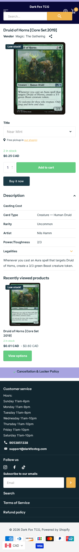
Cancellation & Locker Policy (38, 371)
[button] (13, 163)
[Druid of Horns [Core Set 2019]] (24, 304)
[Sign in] (65, 11)
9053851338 (18, 442)
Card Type (10, 215)
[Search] (59, 16)
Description (13, 195)
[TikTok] (23, 467)
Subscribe (71, 482)
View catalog (5, 11)
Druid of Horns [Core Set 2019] (21, 333)
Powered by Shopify (56, 529)
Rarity (7, 224)
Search (9, 493)
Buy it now (16, 181)
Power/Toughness (16, 242)
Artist (7, 233)
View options (17, 356)
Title (6, 122)
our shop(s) (30, 140)
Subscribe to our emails (20, 473)
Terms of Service (16, 503)
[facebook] (14, 467)
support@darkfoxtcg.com (28, 449)
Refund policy (14, 512)
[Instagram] (5, 467)
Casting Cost (12, 206)
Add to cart (46, 167)
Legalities (10, 251)
